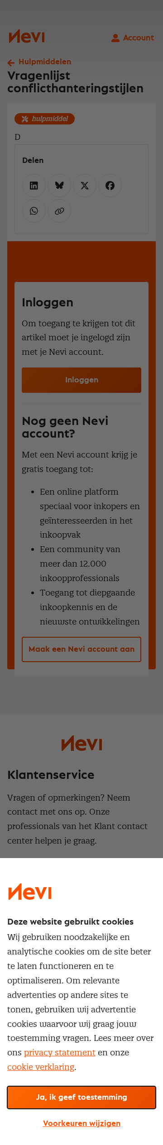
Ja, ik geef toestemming (81, 1097)
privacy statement (60, 1052)
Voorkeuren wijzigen (81, 1124)
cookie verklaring (40, 1067)
